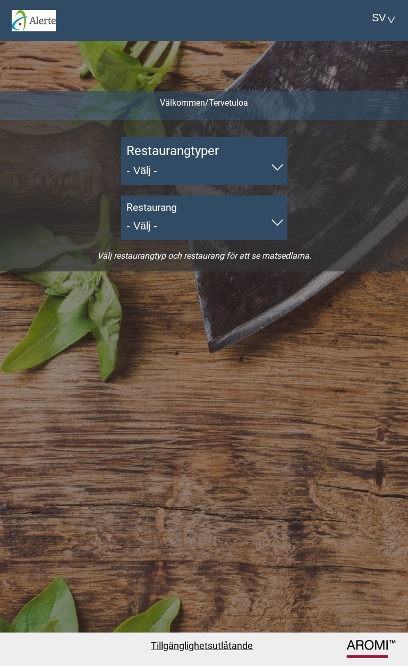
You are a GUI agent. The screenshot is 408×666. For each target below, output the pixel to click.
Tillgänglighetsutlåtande (202, 645)
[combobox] (379, 17)
